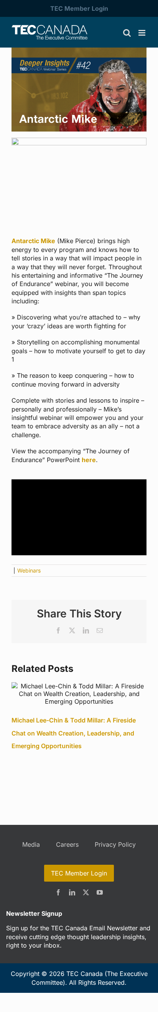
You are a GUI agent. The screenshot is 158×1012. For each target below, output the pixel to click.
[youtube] (100, 892)
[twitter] (86, 892)
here (89, 460)
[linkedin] (72, 892)
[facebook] (58, 892)
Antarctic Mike (33, 241)
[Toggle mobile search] (127, 33)
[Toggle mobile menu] (142, 33)
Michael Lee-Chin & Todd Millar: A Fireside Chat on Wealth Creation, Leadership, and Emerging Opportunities (74, 733)
